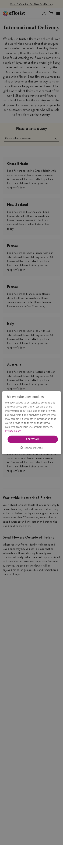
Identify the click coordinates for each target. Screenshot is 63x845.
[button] (31, 447)
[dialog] (31, 422)
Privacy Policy (13, 431)
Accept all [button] (33, 439)
